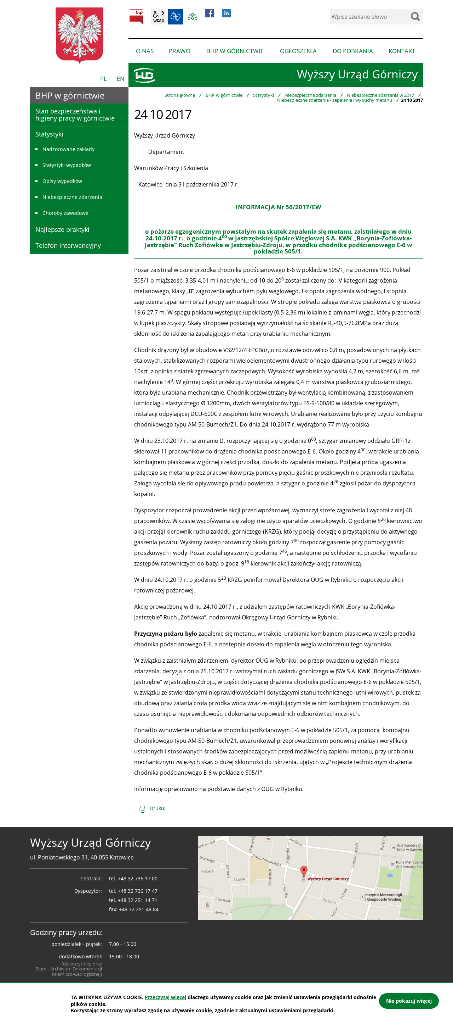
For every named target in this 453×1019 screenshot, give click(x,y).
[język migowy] (175, 16)
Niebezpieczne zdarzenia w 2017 (380, 95)
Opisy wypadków (62, 181)
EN (120, 79)
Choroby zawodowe (65, 213)
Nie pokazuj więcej (409, 1000)
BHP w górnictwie (224, 95)
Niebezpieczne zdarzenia (310, 95)
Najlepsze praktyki (62, 229)
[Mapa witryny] (192, 16)
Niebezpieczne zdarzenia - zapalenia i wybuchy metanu (334, 100)
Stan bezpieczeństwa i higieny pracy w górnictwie (75, 114)
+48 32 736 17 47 (137, 890)
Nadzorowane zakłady (68, 149)
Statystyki (263, 95)
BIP (136, 16)
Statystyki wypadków (66, 165)
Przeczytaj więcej (165, 997)
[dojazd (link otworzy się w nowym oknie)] (310, 877)
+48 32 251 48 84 (139, 909)
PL (103, 79)
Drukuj (158, 808)
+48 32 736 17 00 (137, 878)
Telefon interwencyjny (68, 245)
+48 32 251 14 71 (137, 900)
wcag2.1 (158, 16)
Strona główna (180, 95)
